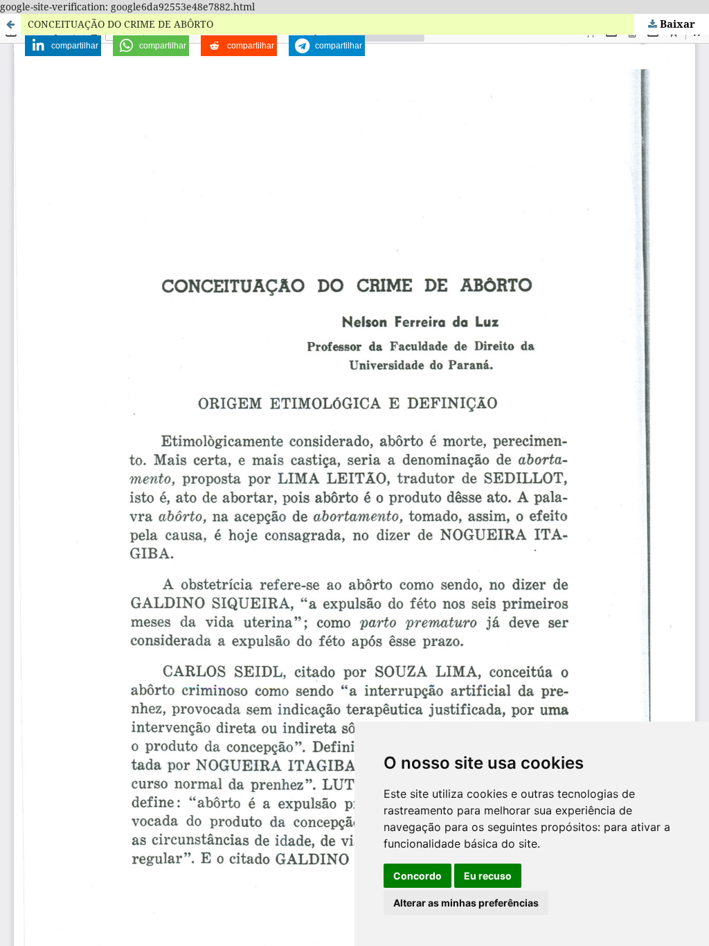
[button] (63, 45)
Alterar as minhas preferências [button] (466, 903)
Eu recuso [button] (488, 876)
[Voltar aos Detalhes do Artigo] (10, 24)
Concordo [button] (417, 876)
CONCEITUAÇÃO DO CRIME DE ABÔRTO (120, 23)
